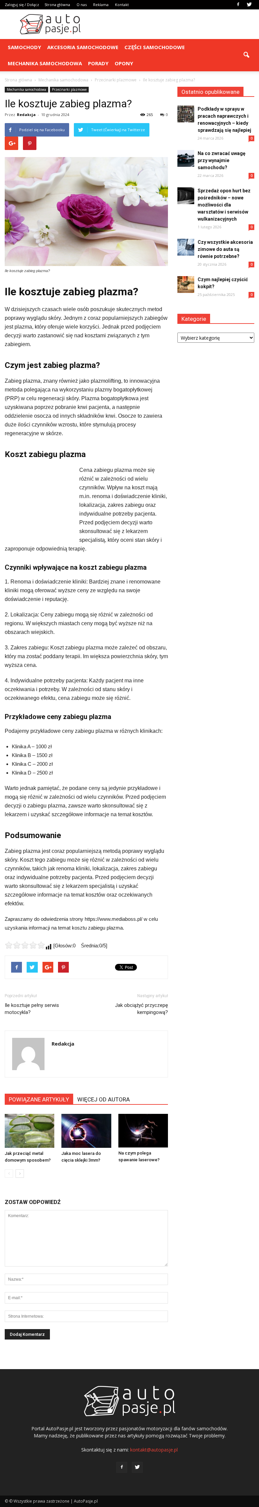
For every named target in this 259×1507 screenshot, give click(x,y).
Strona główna (57, 4)
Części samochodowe (154, 47)
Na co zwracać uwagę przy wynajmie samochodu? (222, 160)
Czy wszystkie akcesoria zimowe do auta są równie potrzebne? (225, 249)
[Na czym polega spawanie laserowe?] (143, 1131)
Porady (98, 63)
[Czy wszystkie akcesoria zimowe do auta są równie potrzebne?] (185, 247)
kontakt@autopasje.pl (154, 1449)
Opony (124, 63)
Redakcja (26, 114)
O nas (82, 4)
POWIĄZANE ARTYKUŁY (39, 1099)
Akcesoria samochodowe (82, 47)
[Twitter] (249, 4)
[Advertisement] (175, 24)
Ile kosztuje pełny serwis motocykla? (32, 1008)
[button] (246, 55)
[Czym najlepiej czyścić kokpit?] (185, 284)
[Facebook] (238, 4)
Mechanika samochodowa (45, 63)
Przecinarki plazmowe (69, 89)
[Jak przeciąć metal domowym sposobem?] (29, 1131)
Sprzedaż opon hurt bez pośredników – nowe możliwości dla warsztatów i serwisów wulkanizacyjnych (224, 205)
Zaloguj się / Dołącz (22, 4)
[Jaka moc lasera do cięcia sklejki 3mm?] (86, 1131)
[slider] (25, 945)
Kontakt (122, 4)
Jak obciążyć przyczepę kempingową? (141, 1008)
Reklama (101, 4)
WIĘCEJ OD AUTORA (103, 1099)
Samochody (24, 47)
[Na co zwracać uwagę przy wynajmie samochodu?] (185, 158)
